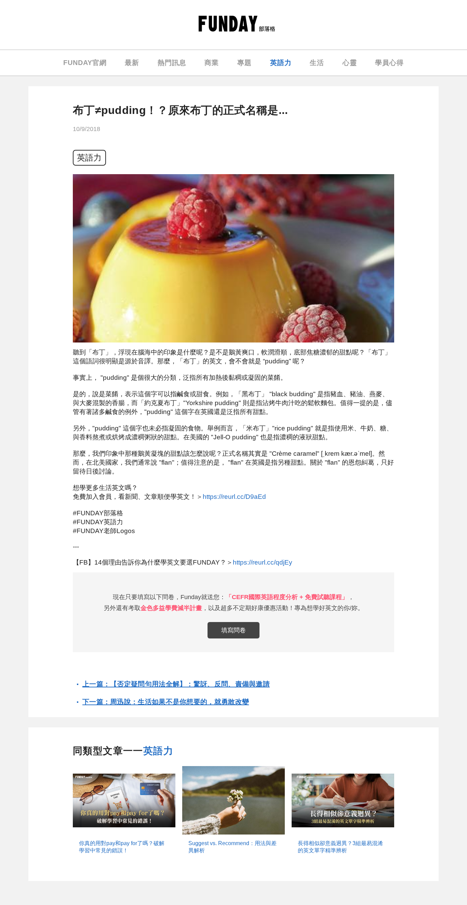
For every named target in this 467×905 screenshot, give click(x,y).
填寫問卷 (233, 630)
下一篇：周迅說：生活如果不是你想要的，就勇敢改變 (165, 702)
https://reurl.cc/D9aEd (234, 496)
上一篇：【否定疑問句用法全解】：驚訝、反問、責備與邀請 (176, 684)
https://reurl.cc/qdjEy (262, 562)
